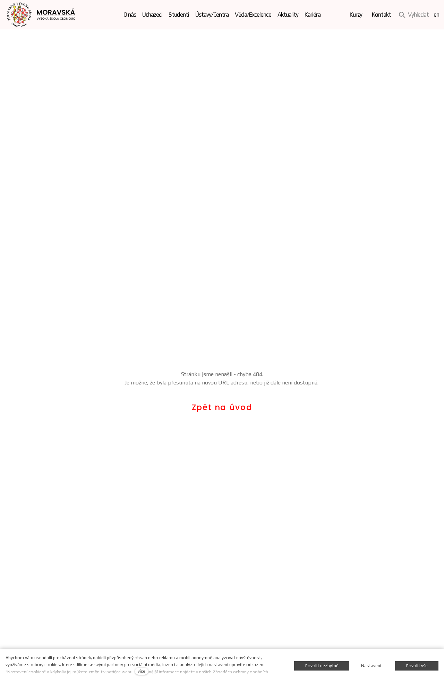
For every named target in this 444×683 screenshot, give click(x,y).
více (141, 671)
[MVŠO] (41, 14)
